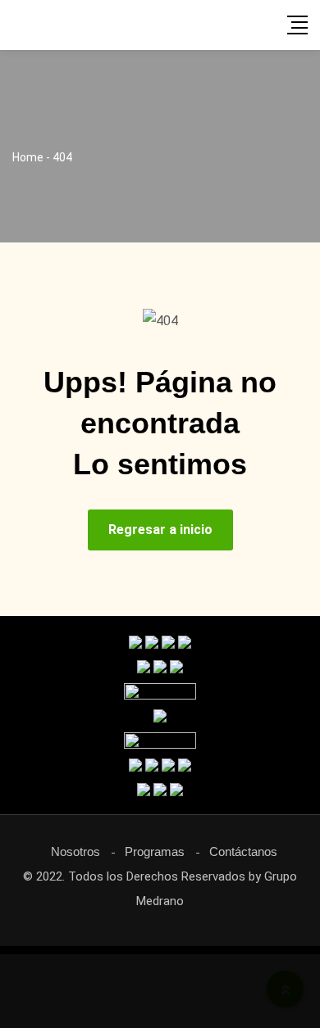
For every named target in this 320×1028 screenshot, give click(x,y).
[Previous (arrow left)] (28, 514)
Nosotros (75, 851)
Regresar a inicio (160, 529)
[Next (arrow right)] (291, 514)
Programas (155, 851)
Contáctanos (243, 851)
